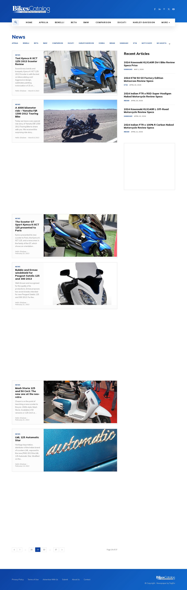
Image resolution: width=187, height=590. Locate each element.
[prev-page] (14, 549)
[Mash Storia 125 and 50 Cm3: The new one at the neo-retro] (80, 402)
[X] (168, 9)
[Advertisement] (64, 178)
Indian (112, 43)
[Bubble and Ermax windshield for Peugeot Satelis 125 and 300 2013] (80, 283)
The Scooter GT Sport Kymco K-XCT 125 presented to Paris (27, 226)
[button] (16, 22)
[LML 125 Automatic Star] (80, 450)
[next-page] (62, 549)
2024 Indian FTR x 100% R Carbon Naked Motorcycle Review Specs (149, 126)
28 (31, 549)
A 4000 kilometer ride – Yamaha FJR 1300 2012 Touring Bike (26, 112)
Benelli (26, 43)
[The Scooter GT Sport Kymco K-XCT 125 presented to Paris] (80, 235)
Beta (36, 43)
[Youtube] (173, 9)
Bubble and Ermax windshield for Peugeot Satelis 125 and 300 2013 (27, 274)
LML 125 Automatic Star (27, 439)
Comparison (57, 43)
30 (44, 549)
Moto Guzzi (147, 43)
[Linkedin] (159, 9)
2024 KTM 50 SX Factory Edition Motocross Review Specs (143, 79)
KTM (135, 43)
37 (56, 549)
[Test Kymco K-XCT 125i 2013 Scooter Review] (80, 72)
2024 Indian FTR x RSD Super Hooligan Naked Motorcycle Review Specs (147, 95)
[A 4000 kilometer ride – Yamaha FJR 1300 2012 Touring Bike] (80, 121)
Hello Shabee (20, 91)
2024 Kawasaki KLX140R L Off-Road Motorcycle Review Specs (146, 111)
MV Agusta (161, 43)
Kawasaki (124, 43)
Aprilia (15, 43)
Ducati (71, 43)
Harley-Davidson (86, 43)
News (17, 55)
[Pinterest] (164, 9)
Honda (102, 43)
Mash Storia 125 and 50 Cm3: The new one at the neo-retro (27, 393)
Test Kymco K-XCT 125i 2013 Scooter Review (26, 61)
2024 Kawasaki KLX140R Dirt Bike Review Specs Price (149, 64)
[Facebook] (154, 9)
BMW (45, 43)
